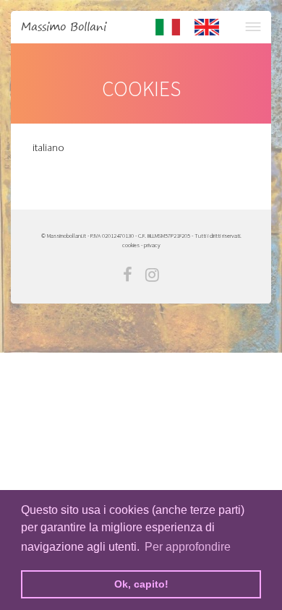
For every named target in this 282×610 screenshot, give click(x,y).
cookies (131, 245)
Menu (252, 27)
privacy (152, 245)
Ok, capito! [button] (141, 584)
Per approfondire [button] (188, 547)
